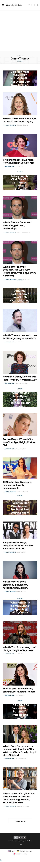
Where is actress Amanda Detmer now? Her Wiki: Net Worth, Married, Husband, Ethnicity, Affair (20, 295)
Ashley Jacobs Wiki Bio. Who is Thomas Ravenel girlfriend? (20, 182)
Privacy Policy (19, 841)
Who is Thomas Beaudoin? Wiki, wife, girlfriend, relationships (17, 225)
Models (20, 172)
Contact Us (28, 841)
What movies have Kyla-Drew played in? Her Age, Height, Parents (20, 399)
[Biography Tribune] (14, 5)
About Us (11, 841)
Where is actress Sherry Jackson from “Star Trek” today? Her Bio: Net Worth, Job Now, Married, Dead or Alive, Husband (20, 78)
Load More (19, 821)
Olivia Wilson (9, 166)
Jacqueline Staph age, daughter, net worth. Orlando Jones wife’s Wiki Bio (18, 545)
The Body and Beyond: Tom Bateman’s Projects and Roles (20, 711)
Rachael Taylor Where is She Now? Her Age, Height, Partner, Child (19, 442)
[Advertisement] (20, 31)
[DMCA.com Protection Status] (20, 838)
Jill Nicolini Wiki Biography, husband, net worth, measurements (17, 485)
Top (20, 844)
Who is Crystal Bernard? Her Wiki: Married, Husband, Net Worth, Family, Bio (20, 508)
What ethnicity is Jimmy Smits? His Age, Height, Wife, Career (20, 607)
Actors (20, 61)
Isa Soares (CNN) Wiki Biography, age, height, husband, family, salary (15, 584)
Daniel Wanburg (10, 125)
